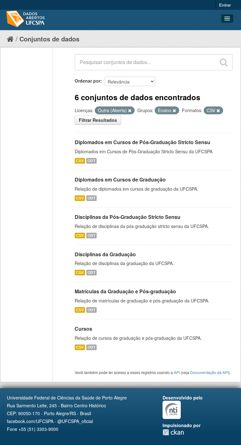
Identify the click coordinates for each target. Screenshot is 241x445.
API (177, 372)
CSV (80, 160)
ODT (91, 160)
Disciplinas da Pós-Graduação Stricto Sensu (127, 216)
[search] (224, 62)
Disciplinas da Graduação (105, 254)
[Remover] (129, 110)
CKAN (173, 432)
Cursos (83, 328)
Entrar (225, 5)
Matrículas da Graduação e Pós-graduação (125, 291)
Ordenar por (87, 81)
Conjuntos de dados (49, 38)
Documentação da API (209, 372)
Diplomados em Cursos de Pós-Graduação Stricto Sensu (142, 142)
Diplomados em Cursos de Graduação (120, 179)
